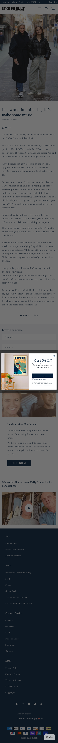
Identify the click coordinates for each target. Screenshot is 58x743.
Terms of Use (47, 384)
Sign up (43, 376)
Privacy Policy (39, 384)
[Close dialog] (55, 355)
